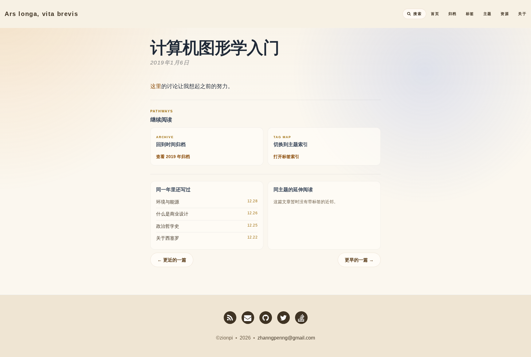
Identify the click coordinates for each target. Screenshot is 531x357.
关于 (522, 14)
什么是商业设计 (172, 213)
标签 (470, 14)
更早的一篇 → (359, 259)
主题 (487, 14)
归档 (452, 14)
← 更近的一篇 (171, 259)
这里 (155, 86)
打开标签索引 (286, 156)
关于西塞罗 (167, 238)
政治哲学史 (167, 226)
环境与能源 (167, 201)
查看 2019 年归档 (173, 156)
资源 (505, 14)
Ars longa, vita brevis (41, 13)
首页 (435, 14)
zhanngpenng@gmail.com (286, 337)
